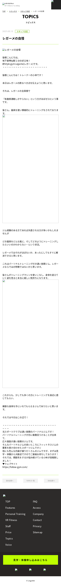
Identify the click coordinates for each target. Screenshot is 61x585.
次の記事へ (51, 481)
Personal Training (15, 514)
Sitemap (37, 532)
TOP (7, 501)
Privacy (37, 526)
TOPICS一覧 (30, 481)
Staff (7, 526)
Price (8, 532)
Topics (9, 538)
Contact (37, 520)
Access (37, 507)
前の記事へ (9, 481)
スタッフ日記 (22, 31)
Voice (8, 544)
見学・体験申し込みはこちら (30, 560)
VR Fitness (11, 520)
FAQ (35, 501)
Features (10, 507)
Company (38, 514)
